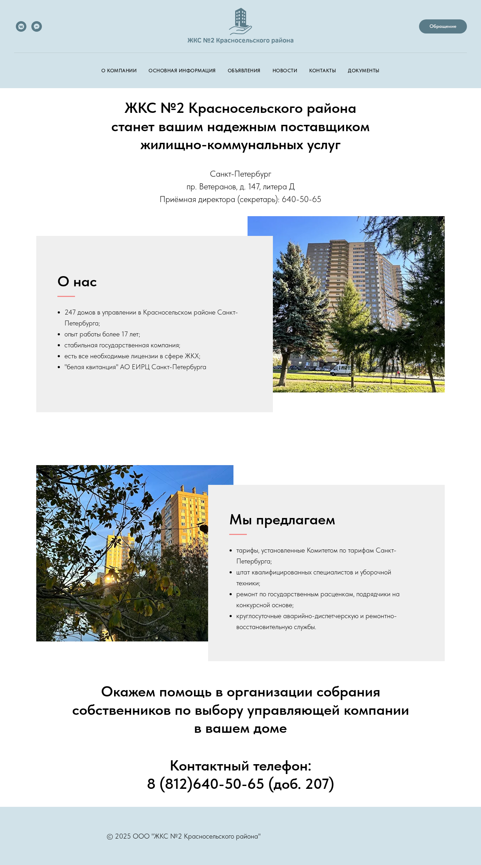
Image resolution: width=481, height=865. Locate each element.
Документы (364, 70)
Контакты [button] (322, 70)
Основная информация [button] (182, 70)
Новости (285, 70)
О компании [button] (119, 70)
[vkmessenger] (21, 26)
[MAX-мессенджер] (36, 26)
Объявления (244, 70)
